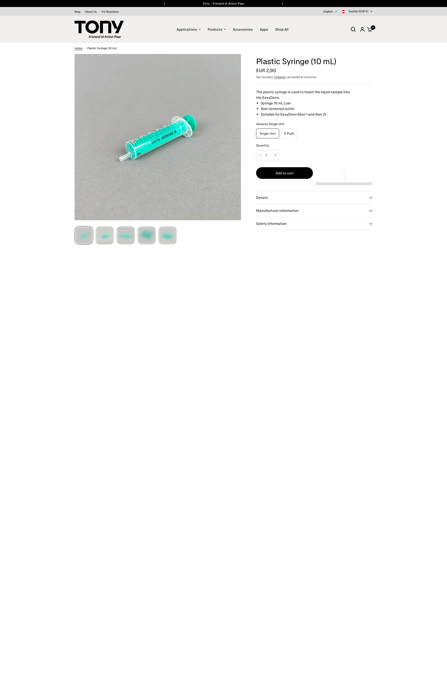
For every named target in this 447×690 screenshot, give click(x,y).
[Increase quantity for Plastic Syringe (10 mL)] (275, 155)
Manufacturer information (277, 210)
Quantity (262, 145)
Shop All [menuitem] (281, 29)
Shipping (279, 77)
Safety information (271, 223)
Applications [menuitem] (186, 29)
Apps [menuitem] (264, 29)
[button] (344, 174)
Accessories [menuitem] (243, 29)
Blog (77, 11)
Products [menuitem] (215, 29)
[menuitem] (78, 12)
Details (262, 197)
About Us (91, 11)
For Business (110, 11)
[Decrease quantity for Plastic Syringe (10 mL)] (260, 155)
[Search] (353, 29)
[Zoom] (234, 60)
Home (78, 48)
